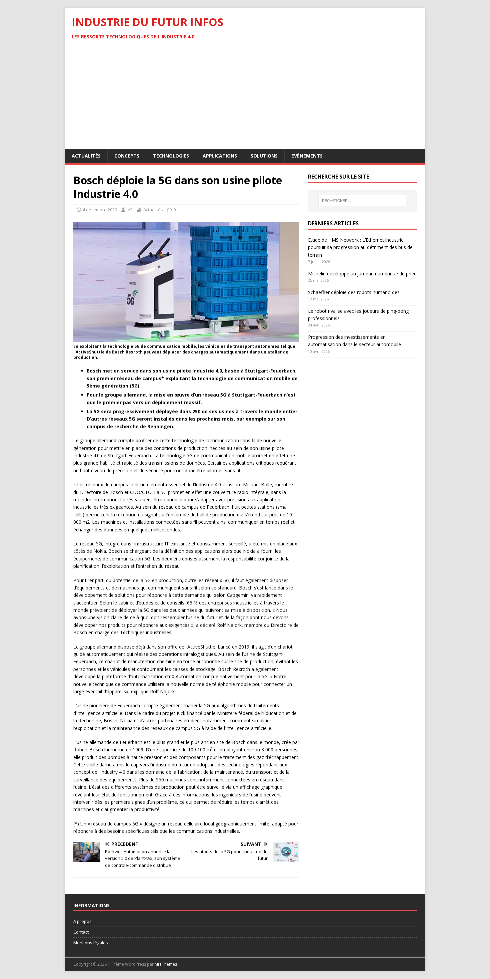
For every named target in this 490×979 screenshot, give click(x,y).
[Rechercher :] (362, 200)
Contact (81, 932)
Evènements (307, 156)
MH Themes (166, 964)
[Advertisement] (245, 99)
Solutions (264, 156)
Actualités (86, 156)
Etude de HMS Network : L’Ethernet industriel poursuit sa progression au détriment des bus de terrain (360, 247)
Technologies (171, 156)
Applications (220, 156)
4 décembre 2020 (100, 210)
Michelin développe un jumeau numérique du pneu (362, 273)
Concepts (126, 156)
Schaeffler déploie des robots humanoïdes (354, 292)
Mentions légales (90, 943)
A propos (82, 921)
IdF (129, 210)
